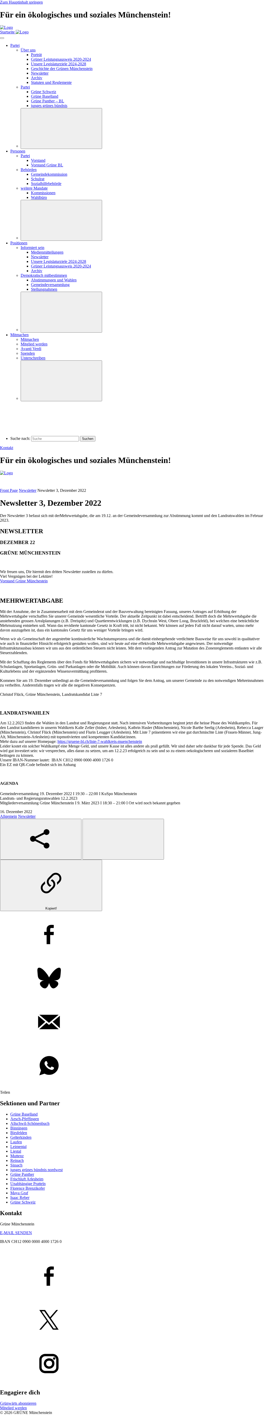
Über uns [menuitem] (28, 50)
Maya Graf (19, 1193)
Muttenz (17, 1156)
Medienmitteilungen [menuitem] (47, 252)
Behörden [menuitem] (29, 169)
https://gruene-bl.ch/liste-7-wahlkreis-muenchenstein (99, 741)
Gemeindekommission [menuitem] (49, 174)
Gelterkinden (20, 1137)
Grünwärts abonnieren (18, 1403)
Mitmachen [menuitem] (19, 335)
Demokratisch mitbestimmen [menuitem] (44, 275)
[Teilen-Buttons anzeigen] (40, 839)
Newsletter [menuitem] (39, 73)
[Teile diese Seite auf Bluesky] (132, 979)
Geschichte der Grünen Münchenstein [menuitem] (62, 68)
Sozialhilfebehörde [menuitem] (46, 183)
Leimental (18, 1146)
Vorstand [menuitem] (38, 160)
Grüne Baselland (24, 1114)
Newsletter (27, 490)
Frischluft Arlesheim (26, 1179)
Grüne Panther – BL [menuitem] (47, 101)
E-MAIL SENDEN (16, 1233)
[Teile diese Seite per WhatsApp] (132, 1066)
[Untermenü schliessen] (61, 128)
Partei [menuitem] (15, 45)
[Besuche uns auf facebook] (132, 1276)
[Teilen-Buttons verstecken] (123, 839)
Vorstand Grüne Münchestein (24, 581)
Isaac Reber (19, 1197)
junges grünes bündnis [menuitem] (49, 105)
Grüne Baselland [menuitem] (44, 96)
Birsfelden (18, 1133)
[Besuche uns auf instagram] (132, 1364)
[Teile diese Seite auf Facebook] (132, 935)
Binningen (18, 1128)
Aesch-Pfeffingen (24, 1119)
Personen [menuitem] (17, 151)
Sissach (16, 1165)
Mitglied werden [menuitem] (34, 344)
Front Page (9, 490)
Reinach (17, 1160)
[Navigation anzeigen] (2, 38)
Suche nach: (20, 438)
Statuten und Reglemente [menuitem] (51, 82)
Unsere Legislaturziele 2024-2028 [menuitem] (58, 64)
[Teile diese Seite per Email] (132, 1022)
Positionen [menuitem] (18, 243)
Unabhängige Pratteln (28, 1183)
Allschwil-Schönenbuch (30, 1123)
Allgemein (8, 816)
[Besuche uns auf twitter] (132, 1320)
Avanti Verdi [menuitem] (31, 348)
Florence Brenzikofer (27, 1188)
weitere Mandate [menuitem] (34, 188)
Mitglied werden (13, 1408)
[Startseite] (6, 27)
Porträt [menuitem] (36, 54)
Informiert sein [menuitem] (32, 247)
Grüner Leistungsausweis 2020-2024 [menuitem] (61, 59)
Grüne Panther (22, 1174)
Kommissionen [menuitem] (43, 193)
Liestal (15, 1151)
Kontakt (6, 448)
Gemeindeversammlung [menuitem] (50, 284)
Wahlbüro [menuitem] (39, 197)
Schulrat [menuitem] (37, 179)
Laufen (16, 1142)
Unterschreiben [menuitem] (33, 358)
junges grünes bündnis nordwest (36, 1170)
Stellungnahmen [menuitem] (44, 289)
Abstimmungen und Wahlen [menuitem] (54, 280)
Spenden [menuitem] (28, 353)
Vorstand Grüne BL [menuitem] (47, 165)
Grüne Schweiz (23, 1202)
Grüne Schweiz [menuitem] (43, 92)
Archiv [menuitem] (36, 78)
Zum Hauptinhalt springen (21, 2)
